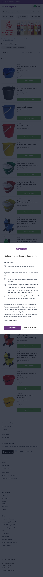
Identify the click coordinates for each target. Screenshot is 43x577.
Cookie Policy (12, 320)
